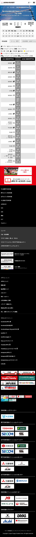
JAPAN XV (3, 204)
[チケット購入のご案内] (18, 171)
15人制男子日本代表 (6, 189)
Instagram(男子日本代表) (7, 356)
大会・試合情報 (10, 7)
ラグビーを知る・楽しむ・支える (9, 238)
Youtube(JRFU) (5, 345)
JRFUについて (4, 281)
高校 (2, 215)
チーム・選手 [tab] (15, 41)
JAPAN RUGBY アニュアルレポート (10, 246)
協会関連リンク (5, 289)
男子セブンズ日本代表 (6, 193)
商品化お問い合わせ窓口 (7, 308)
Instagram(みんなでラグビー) (8, 360)
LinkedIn (3, 364)
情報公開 (3, 285)
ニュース (3, 230)
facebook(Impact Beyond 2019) (9, 329)
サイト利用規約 (8, 530)
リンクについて (16, 530)
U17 (2, 219)
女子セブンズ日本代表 (6, 196)
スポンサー (3, 293)
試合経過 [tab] (4, 41)
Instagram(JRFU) (5, 352)
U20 (2, 212)
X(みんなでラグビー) (6, 341)
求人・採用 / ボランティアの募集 (9, 311)
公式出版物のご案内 (6, 300)
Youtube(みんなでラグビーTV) (8, 348)
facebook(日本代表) (6, 325)
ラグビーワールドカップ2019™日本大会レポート (13, 242)
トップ (2, 7)
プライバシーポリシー (26, 530)
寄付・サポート (5, 296)
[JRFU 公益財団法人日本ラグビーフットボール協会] (8, 2)
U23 (2, 208)
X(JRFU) (3, 333)
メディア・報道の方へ (6, 304)
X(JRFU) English (5, 337)
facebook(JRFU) (5, 321)
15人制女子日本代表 (6, 200)
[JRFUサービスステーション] (18, 180)
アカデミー (3, 223)
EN (30, 2)
